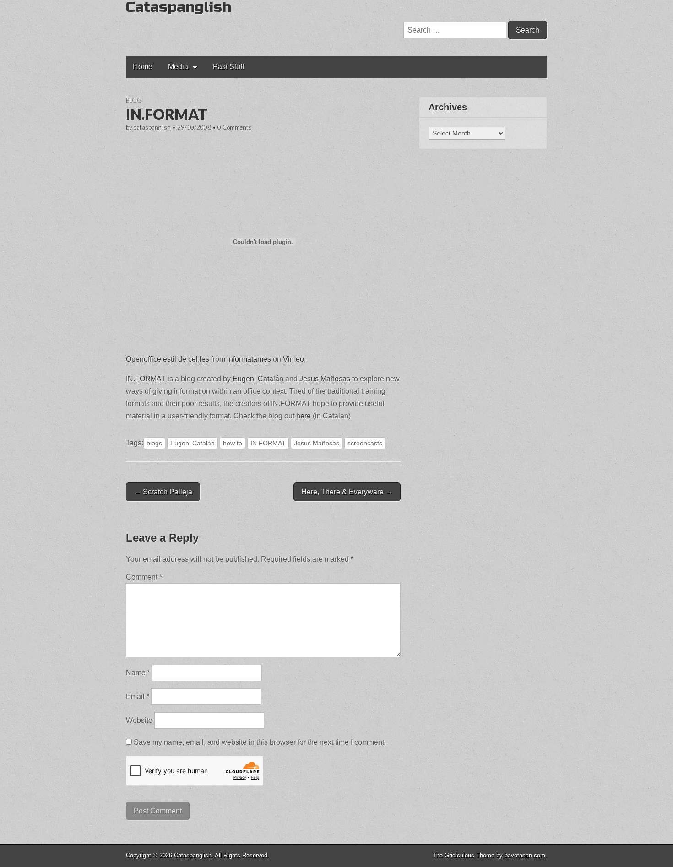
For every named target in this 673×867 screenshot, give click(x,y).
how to (232, 443)
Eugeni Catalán (258, 379)
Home (142, 66)
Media (178, 66)
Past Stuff (228, 66)
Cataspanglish (193, 855)
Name (138, 673)
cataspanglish (152, 127)
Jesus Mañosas (324, 379)
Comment (144, 577)
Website (139, 720)
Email (137, 696)
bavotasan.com (525, 855)
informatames (249, 359)
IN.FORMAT (146, 379)
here (303, 416)
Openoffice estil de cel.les (167, 359)
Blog (133, 100)
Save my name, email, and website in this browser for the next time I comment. (260, 742)
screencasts (364, 443)
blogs (154, 443)
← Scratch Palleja (163, 492)
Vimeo (293, 359)
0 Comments (234, 127)
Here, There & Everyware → (347, 492)
